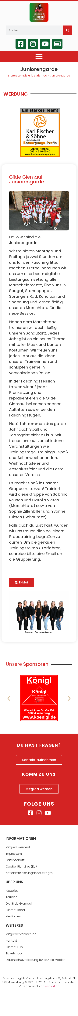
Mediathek (13, 916)
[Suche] (67, 30)
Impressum (14, 853)
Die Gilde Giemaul (35, 75)
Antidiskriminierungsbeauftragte (29, 873)
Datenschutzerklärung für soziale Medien (36, 960)
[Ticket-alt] (57, 44)
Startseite (14, 75)
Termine (11, 897)
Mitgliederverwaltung (21, 934)
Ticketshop (14, 953)
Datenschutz (15, 860)
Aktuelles (12, 891)
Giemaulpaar (15, 910)
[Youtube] (45, 44)
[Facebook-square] (21, 44)
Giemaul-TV (14, 947)
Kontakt (11, 940)
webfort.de (52, 986)
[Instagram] (33, 44)
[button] (39, 56)
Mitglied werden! (18, 847)
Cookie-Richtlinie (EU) (21, 866)
